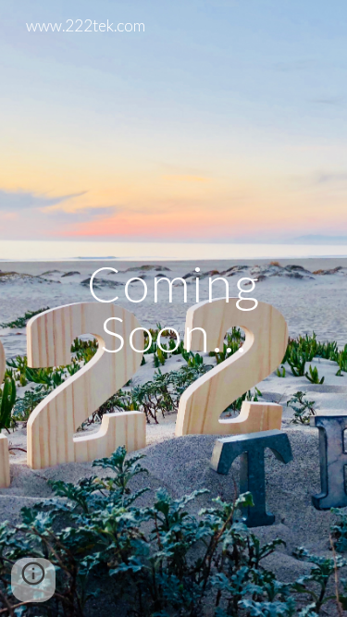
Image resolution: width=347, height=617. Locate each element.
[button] (33, 580)
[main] (174, 308)
